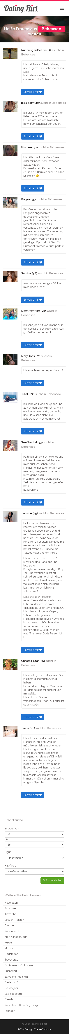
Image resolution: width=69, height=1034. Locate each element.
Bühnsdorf (11, 971)
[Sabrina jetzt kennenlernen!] (10, 276)
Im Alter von (12, 828)
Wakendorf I (12, 931)
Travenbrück (12, 959)
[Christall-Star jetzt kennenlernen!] (10, 664)
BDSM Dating (25, 1029)
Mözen (9, 948)
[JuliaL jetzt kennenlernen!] (10, 397)
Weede (9, 999)
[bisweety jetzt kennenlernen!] (10, 106)
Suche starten (53, 880)
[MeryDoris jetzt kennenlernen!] (10, 359)
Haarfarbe (10, 865)
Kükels (9, 942)
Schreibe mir (31, 91)
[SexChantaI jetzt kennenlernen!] (10, 445)
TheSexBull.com (42, 1029)
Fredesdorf (11, 982)
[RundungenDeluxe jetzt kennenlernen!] (10, 53)
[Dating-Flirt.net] (21, 8)
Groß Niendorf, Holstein (19, 965)
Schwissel (10, 908)
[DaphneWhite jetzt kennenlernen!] (10, 314)
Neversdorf (11, 902)
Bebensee (28, 54)
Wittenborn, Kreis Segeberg (21, 1005)
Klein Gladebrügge (16, 936)
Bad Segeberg (13, 993)
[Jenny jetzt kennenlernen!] (10, 731)
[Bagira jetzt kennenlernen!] (10, 202)
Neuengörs (11, 988)
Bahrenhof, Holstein (16, 976)
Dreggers (10, 925)
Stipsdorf (10, 1010)
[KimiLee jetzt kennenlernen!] (10, 150)
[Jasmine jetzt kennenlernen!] (10, 516)
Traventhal (11, 914)
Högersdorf (11, 953)
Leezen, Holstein (14, 919)
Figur (8, 852)
